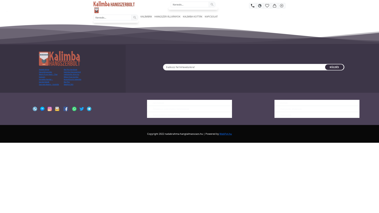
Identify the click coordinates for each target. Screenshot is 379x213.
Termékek (158, 102)
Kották (284, 102)
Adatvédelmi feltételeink (166, 115)
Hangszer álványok (291, 108)
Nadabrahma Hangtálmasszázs (45, 70)
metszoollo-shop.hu (71, 74)
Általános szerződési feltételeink (170, 108)
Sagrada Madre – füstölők (49, 84)
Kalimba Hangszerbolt (72, 72)
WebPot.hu (225, 133)
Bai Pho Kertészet (70, 69)
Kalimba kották (192, 16)
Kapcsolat (211, 16)
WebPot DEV (68, 84)
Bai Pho (67, 82)
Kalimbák (146, 16)
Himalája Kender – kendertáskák (46, 80)
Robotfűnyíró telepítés (72, 79)
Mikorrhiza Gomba (71, 77)
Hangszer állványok (167, 16)
